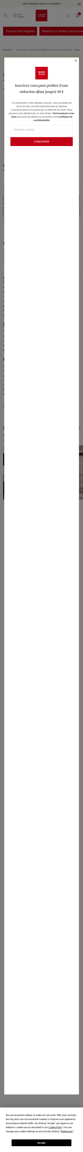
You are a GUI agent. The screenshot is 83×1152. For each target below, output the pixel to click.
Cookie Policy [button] (55, 1127)
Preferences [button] (67, 1131)
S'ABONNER (41, 141)
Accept (41, 1143)
